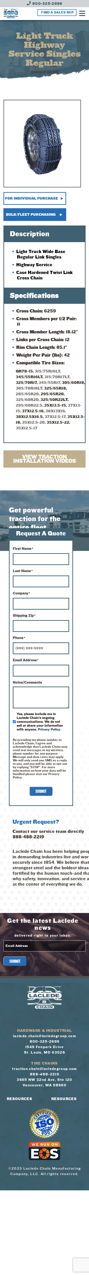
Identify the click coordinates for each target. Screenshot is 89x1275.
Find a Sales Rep (57, 12)
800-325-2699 (46, 4)
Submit (41, 791)
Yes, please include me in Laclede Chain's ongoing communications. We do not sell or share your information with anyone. (40, 721)
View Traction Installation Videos (44, 459)
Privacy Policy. (49, 729)
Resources (19, 1099)
